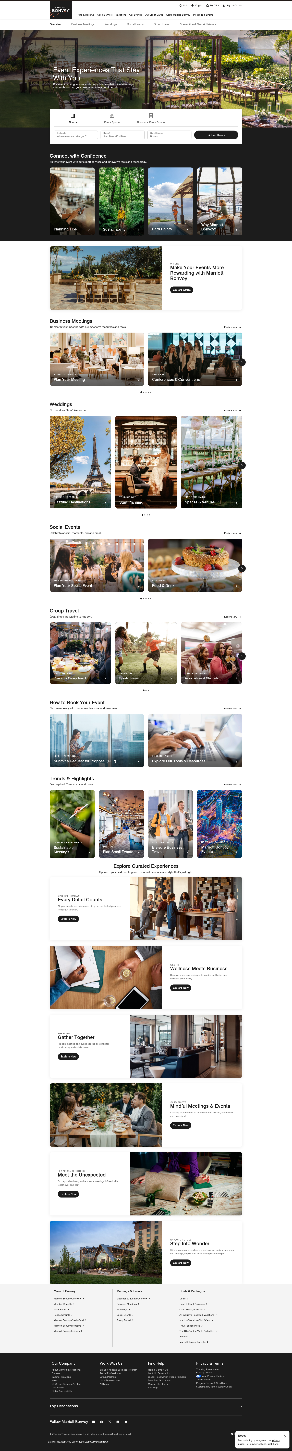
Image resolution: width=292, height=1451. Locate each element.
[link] (210, 1376)
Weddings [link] (122, 1309)
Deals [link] (182, 1298)
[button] (197, 5)
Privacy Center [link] (204, 1372)
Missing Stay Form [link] (158, 1384)
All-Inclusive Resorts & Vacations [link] (196, 1314)
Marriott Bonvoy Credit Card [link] (69, 1320)
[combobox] (76, 135)
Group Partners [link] (108, 1376)
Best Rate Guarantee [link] (159, 1380)
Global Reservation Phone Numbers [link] (167, 1376)
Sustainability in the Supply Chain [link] (214, 1386)
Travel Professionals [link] (110, 1373)
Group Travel (161, 24)
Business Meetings (82, 24)
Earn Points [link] (60, 1309)
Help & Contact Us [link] (158, 1369)
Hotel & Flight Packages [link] (192, 1303)
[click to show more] (242, 362)
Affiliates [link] (104, 1384)
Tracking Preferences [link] (207, 1369)
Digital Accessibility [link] (62, 1391)
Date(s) (106, 133)
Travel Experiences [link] (189, 1325)
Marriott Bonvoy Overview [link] (67, 1298)
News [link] (55, 1380)
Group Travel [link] (124, 1320)
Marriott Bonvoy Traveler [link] (192, 1341)
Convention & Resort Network (198, 24)
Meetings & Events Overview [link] (132, 1298)
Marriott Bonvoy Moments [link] (67, 1325)
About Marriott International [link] (66, 1369)
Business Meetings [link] (127, 1304)
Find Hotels (218, 135)
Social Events (135, 24)
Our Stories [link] (58, 1387)
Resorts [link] (183, 1336)
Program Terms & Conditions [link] (211, 1383)
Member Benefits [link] (63, 1304)
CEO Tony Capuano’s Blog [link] (66, 1384)
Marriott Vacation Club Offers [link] (195, 1320)
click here (272, 1444)
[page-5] (150, 392)
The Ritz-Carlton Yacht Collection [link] (196, 1331)
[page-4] (148, 392)
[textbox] (123, 135)
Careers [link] (56, 1373)
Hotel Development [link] (110, 1380)
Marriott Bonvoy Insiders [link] (67, 1331)
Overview (55, 24)
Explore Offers (182, 289)
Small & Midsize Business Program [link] (118, 1369)
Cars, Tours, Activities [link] (191, 1309)
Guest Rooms (156, 133)
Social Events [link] (124, 1315)
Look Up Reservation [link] (159, 1373)
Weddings (111, 24)
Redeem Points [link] (62, 1315)
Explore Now (230, 327)
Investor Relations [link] (61, 1376)
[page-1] (141, 392)
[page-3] (146, 392)
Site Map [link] (152, 1387)
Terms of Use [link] (203, 1379)
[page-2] (143, 392)
